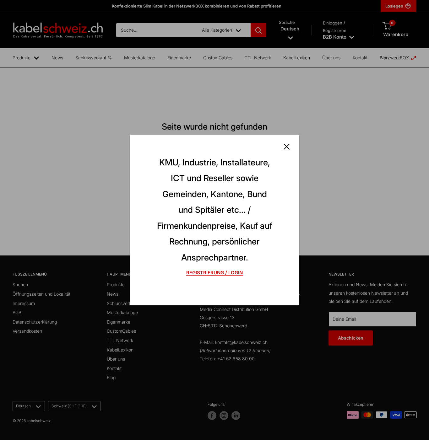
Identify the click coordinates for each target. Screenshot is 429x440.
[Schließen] (287, 146)
